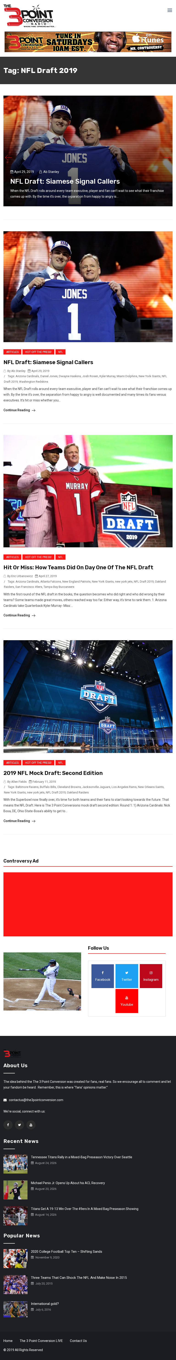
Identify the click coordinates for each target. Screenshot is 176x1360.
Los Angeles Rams (124, 787)
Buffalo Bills (48, 787)
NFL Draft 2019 (144, 581)
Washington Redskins (33, 381)
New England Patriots (76, 581)
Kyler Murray (107, 376)
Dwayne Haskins (70, 376)
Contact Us (78, 1341)
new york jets (123, 581)
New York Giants (149, 376)
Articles (12, 352)
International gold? (45, 1304)
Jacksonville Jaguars (96, 787)
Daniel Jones (49, 376)
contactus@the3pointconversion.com (36, 1100)
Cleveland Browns (69, 787)
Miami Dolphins (127, 376)
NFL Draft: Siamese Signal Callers (65, 181)
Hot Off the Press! (38, 352)
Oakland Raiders (78, 792)
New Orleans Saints (151, 787)
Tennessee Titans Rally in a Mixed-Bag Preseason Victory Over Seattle (81, 1157)
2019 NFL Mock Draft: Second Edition (53, 773)
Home (8, 1341)
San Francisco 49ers (28, 587)
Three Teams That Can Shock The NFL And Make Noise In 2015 (79, 1278)
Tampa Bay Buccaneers (59, 587)
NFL (60, 352)
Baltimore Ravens (27, 787)
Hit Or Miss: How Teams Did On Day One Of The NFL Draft (78, 567)
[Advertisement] (88, 904)
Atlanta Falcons (50, 581)
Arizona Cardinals (27, 376)
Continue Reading (17, 410)
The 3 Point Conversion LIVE (41, 1341)
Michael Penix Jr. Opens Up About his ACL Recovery (68, 1183)
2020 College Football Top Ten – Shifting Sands (66, 1252)
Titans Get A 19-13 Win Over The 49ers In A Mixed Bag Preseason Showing (84, 1209)
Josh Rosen (90, 376)
